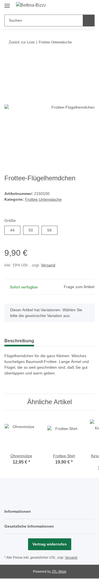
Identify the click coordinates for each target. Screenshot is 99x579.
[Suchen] (89, 20)
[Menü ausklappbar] (7, 3)
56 (51, 230)
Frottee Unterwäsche (43, 199)
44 (14, 230)
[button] (73, 6)
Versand (48, 265)
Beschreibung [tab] (19, 340)
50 (33, 230)
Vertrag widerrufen (49, 544)
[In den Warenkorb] (8, 59)
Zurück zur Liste (22, 42)
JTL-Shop (59, 572)
